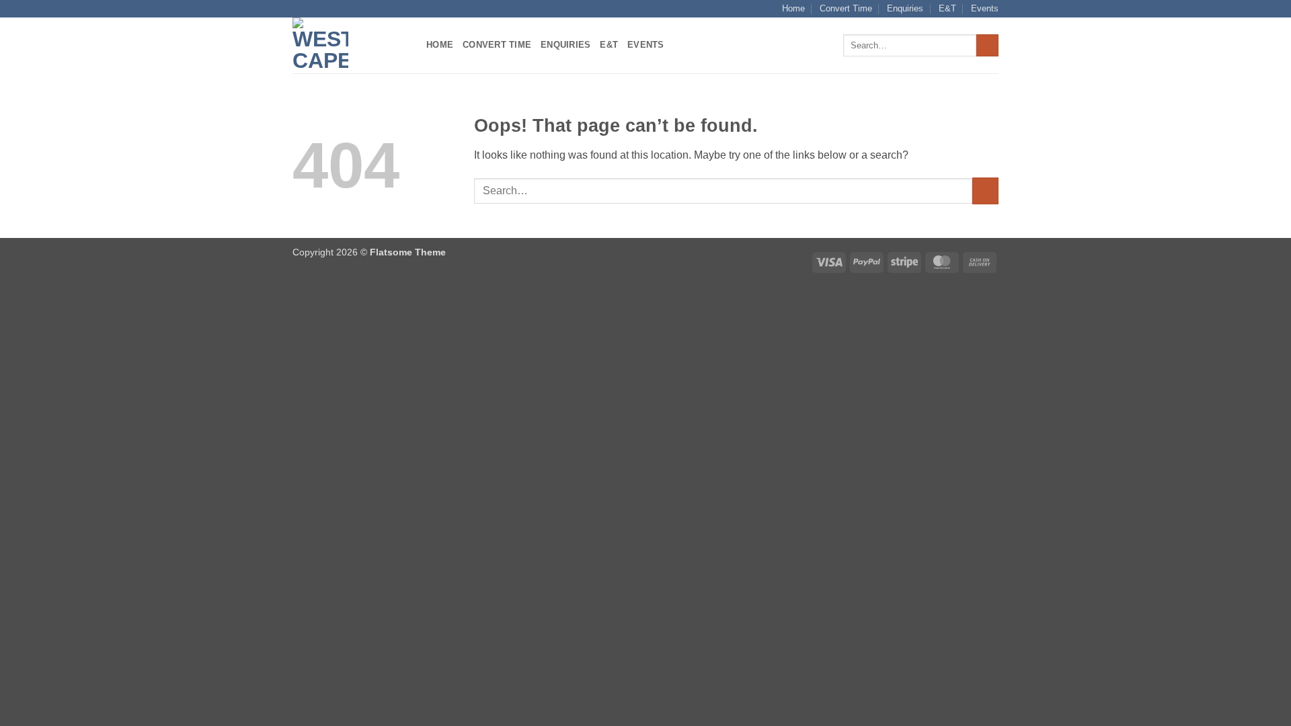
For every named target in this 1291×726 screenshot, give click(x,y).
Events (985, 8)
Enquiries (905, 8)
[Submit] (987, 45)
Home (793, 8)
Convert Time (846, 8)
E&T (947, 8)
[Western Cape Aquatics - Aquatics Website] (349, 45)
